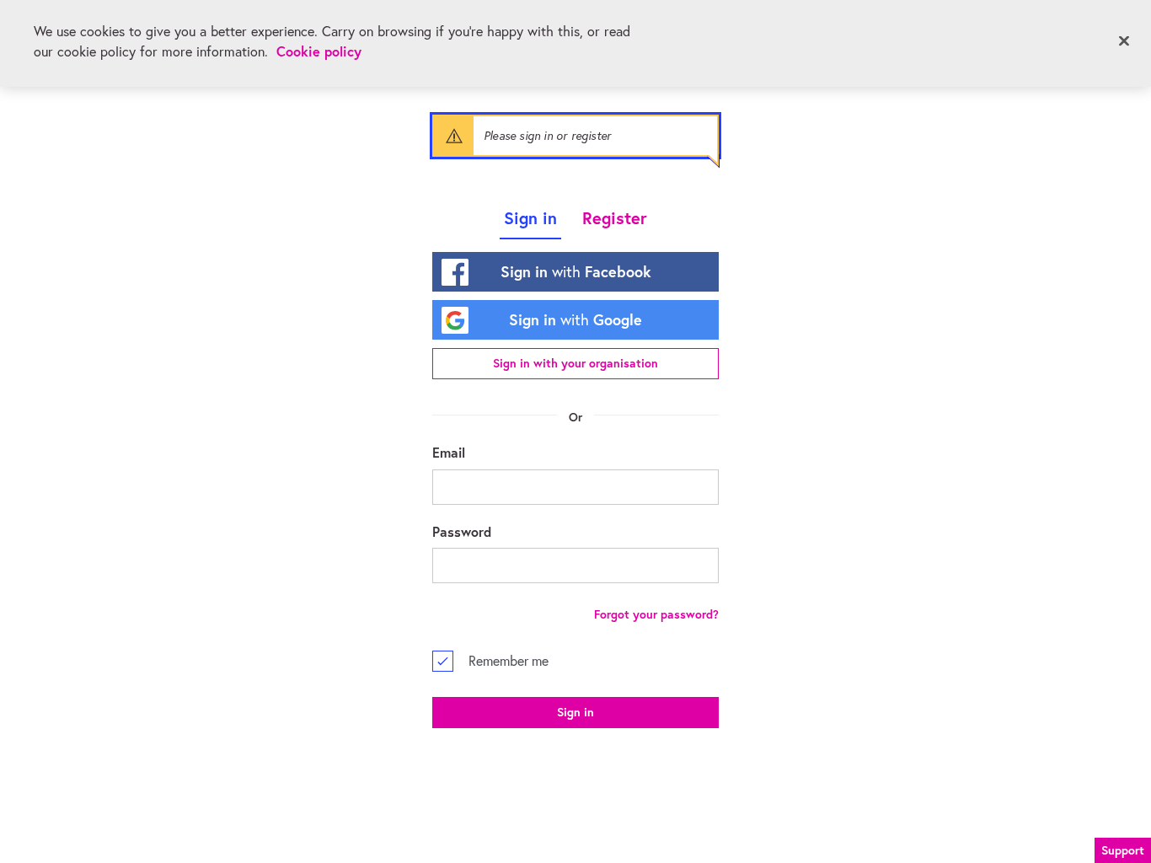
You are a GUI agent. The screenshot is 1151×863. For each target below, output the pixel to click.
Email (448, 452)
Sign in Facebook (576, 271)
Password (461, 531)
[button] (1123, 848)
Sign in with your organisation (575, 363)
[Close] (1124, 41)
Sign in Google (575, 319)
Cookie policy (318, 51)
